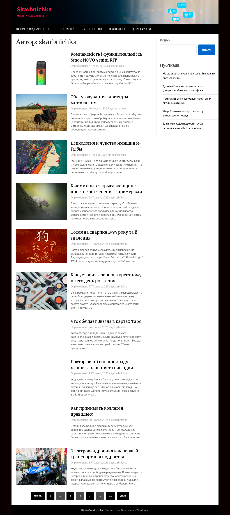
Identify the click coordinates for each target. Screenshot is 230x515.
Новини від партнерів (33, 29)
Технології (117, 29)
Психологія (65, 29)
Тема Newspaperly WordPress (131, 509)
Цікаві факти (141, 29)
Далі (123, 495)
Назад (38, 495)
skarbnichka (118, 65)
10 (110, 495)
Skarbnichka (34, 9)
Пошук (165, 40)
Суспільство (92, 29)
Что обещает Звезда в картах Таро (106, 321)
